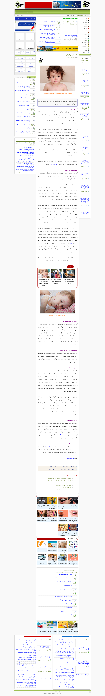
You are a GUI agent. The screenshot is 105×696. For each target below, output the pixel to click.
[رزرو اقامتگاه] (57, 48)
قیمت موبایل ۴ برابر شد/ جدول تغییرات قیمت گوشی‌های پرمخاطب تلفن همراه (65, 662)
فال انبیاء (20, 39)
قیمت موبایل (31, 66)
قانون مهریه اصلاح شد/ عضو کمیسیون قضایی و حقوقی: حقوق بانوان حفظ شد (25, 170)
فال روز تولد (22, 52)
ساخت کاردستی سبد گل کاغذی (85, 213)
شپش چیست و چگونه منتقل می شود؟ (22, 109)
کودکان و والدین (87, 15)
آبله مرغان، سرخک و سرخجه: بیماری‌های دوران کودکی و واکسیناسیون (57, 480)
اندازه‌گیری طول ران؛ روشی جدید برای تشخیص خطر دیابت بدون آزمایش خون (27, 686)
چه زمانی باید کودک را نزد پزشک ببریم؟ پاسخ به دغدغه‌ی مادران (47, 38)
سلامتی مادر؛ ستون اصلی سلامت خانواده (85, 126)
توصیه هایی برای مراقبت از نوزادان (65, 589)
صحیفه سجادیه (20, 71)
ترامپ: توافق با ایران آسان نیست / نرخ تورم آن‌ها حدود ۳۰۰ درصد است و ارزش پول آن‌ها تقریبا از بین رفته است (64, 652)
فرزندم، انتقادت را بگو (67, 585)
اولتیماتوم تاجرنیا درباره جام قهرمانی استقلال (27, 657)
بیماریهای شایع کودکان (79, 15)
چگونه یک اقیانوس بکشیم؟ (84, 137)
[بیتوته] (19, 8)
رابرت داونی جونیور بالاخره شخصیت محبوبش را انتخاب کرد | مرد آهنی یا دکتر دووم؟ (27, 640)
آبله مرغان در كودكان (67, 487)
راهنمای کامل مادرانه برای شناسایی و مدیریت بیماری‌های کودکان (48, 26)
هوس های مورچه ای (68, 607)
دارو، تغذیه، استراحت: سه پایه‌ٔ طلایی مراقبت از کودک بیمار (48, 34)
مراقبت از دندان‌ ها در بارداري (66, 611)
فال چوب (28, 52)
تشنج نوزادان (27, 94)
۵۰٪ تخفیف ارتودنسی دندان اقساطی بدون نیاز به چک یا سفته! (62, 469)
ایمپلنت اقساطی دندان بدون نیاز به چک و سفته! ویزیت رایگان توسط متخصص (59, 466)
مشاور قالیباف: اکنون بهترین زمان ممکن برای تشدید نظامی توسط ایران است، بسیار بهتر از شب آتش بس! (64, 669)
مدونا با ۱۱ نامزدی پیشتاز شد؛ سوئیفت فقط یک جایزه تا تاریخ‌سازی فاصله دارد (27, 646)
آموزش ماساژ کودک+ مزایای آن (66, 600)
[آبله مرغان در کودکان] (57, 78)
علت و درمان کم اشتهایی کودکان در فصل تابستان (62, 577)
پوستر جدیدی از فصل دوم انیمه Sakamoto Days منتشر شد (45, 678)
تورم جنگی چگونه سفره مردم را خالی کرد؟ (66, 639)
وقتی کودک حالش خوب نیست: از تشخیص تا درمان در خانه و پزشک (47, 30)
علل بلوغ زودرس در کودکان (24, 105)
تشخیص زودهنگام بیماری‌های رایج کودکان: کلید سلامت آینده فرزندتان (47, 42)
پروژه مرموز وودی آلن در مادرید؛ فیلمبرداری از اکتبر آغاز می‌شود (45, 647)
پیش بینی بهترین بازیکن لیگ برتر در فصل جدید (27, 662)
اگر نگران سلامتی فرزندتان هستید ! (23, 116)
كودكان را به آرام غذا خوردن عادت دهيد (22, 90)
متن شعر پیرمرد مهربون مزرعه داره (65, 592)
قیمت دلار (31, 63)
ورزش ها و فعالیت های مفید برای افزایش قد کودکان (23, 113)
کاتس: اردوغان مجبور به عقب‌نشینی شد (26, 155)
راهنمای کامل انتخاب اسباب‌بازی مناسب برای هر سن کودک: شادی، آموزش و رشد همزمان (84, 187)
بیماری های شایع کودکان (70, 57)
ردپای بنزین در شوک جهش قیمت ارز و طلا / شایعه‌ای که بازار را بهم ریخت (25, 153)
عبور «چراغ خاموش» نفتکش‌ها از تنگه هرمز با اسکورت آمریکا (22, 143)
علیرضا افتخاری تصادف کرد (29, 147)
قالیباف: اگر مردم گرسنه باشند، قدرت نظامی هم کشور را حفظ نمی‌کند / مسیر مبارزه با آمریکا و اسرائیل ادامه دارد (65, 676)
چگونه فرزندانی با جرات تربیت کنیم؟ (65, 574)
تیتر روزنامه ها (30, 71)
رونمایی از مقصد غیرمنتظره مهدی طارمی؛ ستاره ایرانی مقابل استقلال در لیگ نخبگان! (26, 665)
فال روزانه (20, 48)
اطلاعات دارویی (20, 58)
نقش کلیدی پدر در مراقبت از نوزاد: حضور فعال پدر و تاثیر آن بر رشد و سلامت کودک (85, 162)
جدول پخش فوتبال (20, 66)
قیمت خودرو (31, 58)
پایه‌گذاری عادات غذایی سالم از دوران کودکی (85, 93)
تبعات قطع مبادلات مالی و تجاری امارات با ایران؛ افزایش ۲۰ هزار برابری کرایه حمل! (83, 648)
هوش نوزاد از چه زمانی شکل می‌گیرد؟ (84, 70)
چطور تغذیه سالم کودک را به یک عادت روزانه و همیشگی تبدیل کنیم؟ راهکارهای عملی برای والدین (84, 200)
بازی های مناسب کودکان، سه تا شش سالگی (63, 596)
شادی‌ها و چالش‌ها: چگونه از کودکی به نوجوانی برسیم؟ (84, 81)
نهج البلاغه (21, 68)
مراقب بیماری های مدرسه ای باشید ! (64, 489)
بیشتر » (39, 18)
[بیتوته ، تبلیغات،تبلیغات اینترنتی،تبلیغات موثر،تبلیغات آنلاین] (38, 5)
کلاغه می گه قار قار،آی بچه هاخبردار (65, 603)
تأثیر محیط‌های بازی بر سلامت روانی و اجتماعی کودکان (85, 115)
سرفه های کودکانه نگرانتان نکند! (23, 101)
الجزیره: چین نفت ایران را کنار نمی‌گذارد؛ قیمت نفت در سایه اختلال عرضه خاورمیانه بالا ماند (64, 642)
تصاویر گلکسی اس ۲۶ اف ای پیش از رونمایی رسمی (26, 674)
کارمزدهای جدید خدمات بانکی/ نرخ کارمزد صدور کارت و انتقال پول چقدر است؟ (65, 683)
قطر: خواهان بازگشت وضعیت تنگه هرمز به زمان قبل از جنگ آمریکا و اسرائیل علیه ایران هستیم (65, 665)
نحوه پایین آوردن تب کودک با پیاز (23, 97)
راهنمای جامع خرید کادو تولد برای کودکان (84, 104)
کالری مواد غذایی (20, 63)
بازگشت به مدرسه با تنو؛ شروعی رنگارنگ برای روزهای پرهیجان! (85, 174)
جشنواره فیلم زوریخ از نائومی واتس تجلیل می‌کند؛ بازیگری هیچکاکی (44, 657)
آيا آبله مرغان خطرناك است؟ (65, 483)
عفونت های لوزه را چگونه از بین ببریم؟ (47, 21)
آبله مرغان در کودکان (71, 55)
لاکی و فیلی (69, 614)
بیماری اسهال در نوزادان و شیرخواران (22, 82)
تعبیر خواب (17, 52)
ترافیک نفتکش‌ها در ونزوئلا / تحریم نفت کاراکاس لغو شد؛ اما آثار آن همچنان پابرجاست (64, 680)
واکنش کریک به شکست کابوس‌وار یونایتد (26, 159)
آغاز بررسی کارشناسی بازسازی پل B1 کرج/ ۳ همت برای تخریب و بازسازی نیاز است (64, 659)
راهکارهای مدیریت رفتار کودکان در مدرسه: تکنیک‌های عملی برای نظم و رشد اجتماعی (84, 149)
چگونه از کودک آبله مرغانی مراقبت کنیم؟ (63, 485)
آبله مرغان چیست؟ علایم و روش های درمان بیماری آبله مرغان (59, 478)
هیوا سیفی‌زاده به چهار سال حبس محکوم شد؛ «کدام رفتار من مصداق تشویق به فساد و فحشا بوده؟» (26, 643)
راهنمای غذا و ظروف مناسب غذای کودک (64, 581)
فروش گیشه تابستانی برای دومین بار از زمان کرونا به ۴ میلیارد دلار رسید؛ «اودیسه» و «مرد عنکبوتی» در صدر (44, 667)
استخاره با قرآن (30, 48)
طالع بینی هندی (33, 52)
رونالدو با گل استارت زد (31, 655)
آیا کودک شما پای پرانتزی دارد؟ (24, 78)
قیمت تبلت (31, 68)
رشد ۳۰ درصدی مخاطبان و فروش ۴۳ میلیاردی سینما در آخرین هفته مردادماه (25, 157)
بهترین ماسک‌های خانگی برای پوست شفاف (26, 161)
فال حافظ (30, 39)
